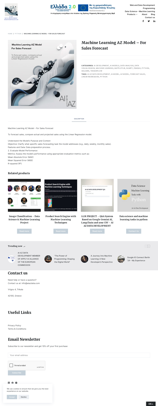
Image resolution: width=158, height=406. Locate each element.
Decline (24, 397)
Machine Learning (104, 68)
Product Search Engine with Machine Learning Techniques (60, 219)
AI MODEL (115, 74)
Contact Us (134, 231)
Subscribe (16, 373)
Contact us (150, 17)
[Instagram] (16, 383)
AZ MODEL (124, 74)
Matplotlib (119, 68)
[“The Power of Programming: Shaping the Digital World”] (48, 259)
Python (145, 68)
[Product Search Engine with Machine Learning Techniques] (60, 195)
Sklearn (85, 71)
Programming (149, 8)
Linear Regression (90, 77)
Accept (12, 397)
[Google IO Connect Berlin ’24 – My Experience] (121, 259)
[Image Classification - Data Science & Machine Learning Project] (24, 195)
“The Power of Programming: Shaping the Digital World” (64, 259)
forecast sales (137, 74)
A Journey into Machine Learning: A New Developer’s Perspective (102, 259)
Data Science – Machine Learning (140, 11)
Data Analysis (127, 66)
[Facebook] (143, 21)
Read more (24, 231)
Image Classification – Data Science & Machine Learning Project (24, 219)
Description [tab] (79, 119)
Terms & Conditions (17, 329)
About (144, 14)
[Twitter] (149, 21)
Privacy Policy (14, 325)
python (103, 77)
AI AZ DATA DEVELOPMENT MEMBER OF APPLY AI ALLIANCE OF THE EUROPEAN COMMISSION (29, 259)
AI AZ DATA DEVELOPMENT (98, 74)
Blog (153, 14)
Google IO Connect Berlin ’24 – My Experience (138, 259)
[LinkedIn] (154, 21)
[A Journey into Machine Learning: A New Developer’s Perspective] (84, 259)
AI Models (114, 66)
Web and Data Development (142, 5)
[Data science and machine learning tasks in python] (133, 195)
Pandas (137, 68)
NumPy (129, 68)
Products (131, 14)
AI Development (101, 66)
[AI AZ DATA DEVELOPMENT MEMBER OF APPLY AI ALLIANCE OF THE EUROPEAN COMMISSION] (11, 259)
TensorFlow (96, 71)
